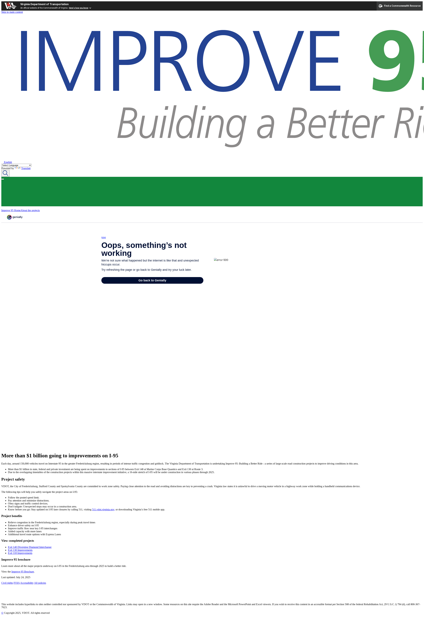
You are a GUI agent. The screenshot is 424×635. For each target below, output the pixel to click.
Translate (26, 168)
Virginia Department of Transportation (44, 4)
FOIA (17, 582)
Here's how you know (78, 8)
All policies (40, 582)
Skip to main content (12, 12)
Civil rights (7, 582)
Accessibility (27, 582)
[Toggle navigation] (2, 179)
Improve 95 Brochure (22, 571)
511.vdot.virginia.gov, (103, 509)
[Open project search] (5, 173)
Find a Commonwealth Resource (402, 5)
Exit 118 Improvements (20, 553)
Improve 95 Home (11, 210)
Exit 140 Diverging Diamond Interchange (30, 547)
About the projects (30, 210)
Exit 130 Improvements (20, 550)
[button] (6, 162)
